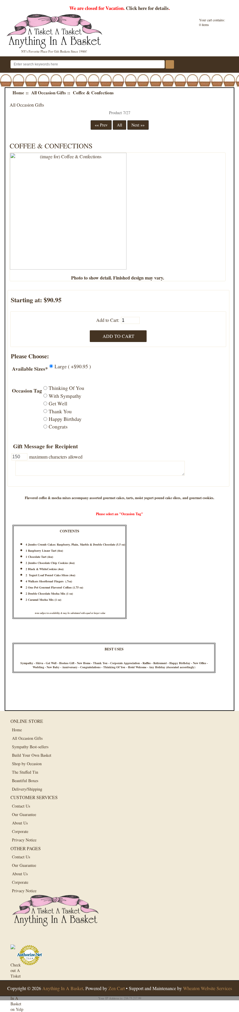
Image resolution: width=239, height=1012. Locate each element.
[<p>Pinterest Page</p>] (43, 938)
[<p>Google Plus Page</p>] (30, 938)
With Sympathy (65, 395)
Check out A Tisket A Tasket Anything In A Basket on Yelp (17, 968)
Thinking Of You (66, 387)
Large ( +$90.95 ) (73, 365)
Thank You (60, 410)
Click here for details (147, 8)
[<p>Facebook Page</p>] (17, 938)
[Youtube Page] (56, 938)
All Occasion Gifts (48, 92)
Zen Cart (116, 988)
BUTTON (225, 65)
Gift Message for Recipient (45, 446)
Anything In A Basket (62, 988)
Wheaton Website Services (207, 988)
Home (18, 92)
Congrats (58, 426)
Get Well (58, 403)
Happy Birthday (65, 418)
